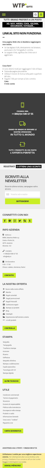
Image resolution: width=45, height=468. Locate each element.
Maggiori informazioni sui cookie (14, 462)
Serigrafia (6, 342)
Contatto (9, 275)
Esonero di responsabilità (11, 404)
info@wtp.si (7, 256)
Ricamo (5, 354)
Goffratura (6, 357)
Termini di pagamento (10, 398)
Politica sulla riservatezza (11, 407)
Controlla (9, 328)
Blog (7, 311)
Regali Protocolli (11, 301)
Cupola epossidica (9, 367)
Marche (8, 292)
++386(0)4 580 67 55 (10, 254)
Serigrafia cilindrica (9, 361)
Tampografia (7, 345)
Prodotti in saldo (8, 413)
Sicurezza (6, 401)
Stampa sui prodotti (12, 308)
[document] (22, 460)
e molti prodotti (10, 320)
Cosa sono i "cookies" (10, 420)
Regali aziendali (11, 295)
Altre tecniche (11, 381)
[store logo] (22, 5)
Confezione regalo (11, 305)
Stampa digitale (8, 373)
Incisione (6, 351)
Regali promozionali (12, 298)
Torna (6, 71)
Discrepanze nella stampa (11, 410)
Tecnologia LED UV (9, 370)
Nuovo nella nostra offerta (13, 289)
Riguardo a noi (8, 423)
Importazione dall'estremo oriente (17, 317)
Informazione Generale (10, 417)
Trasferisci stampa (9, 348)
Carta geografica (12, 431)
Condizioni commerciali (11, 395)
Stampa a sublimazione (11, 364)
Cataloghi (8, 314)
